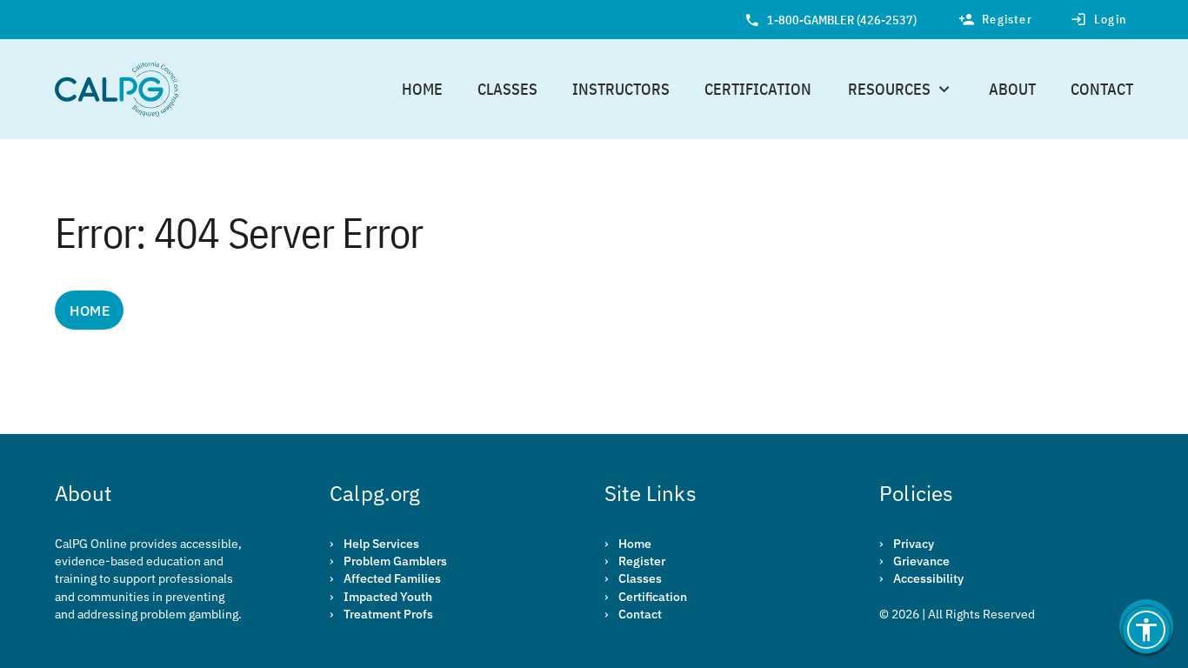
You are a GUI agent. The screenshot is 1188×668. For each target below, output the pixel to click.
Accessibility (928, 578)
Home (422, 89)
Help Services (381, 543)
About (1012, 89)
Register (641, 561)
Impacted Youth (388, 597)
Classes (507, 89)
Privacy (913, 543)
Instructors (621, 89)
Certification (757, 89)
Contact (1102, 89)
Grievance (921, 561)
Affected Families (392, 578)
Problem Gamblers (395, 561)
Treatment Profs (388, 614)
